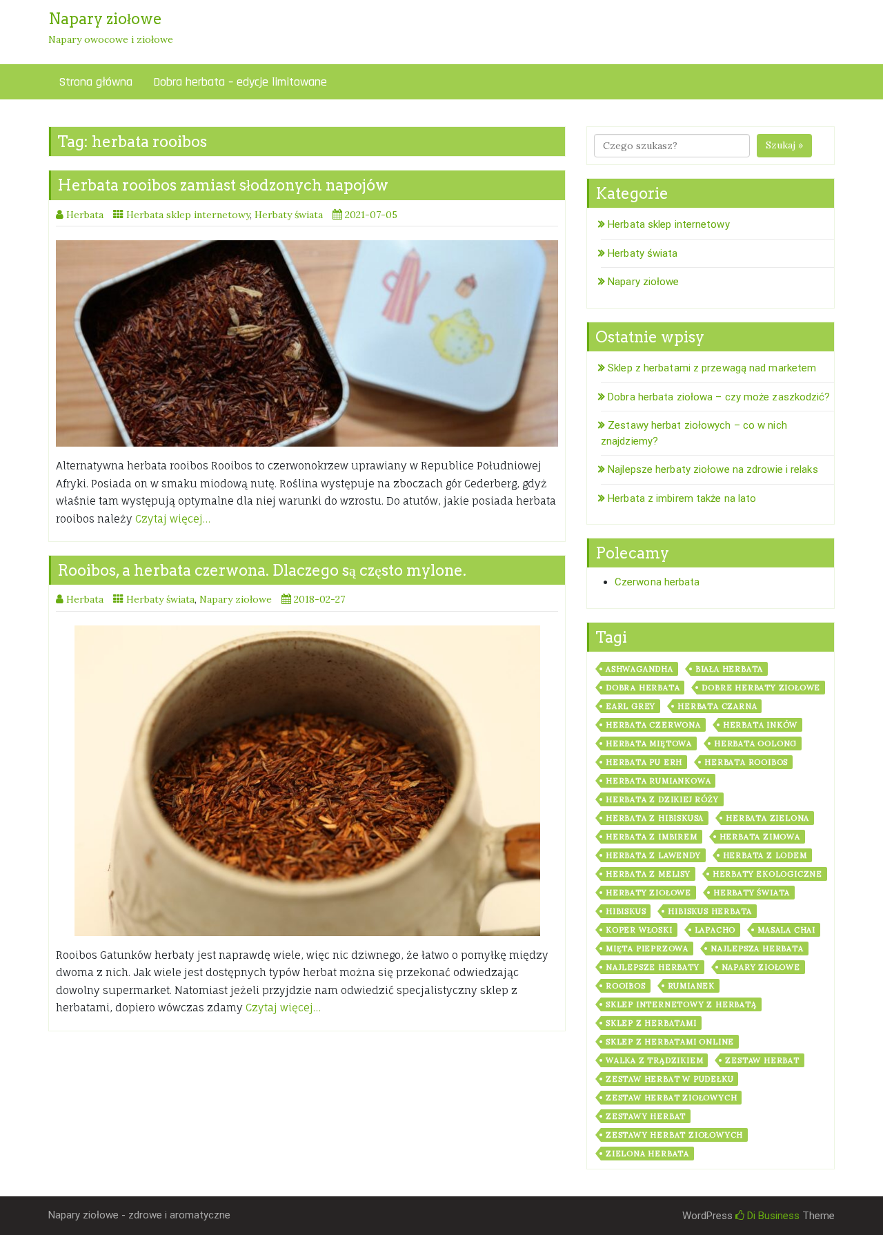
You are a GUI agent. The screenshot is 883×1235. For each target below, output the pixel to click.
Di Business (772, 1215)
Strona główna (95, 82)
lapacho (715, 930)
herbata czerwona (653, 725)
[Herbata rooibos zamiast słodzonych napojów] (307, 343)
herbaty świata (751, 892)
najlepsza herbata (757, 948)
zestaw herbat (762, 1060)
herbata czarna (717, 706)
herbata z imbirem (651, 837)
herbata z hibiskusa (655, 818)
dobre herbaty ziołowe (761, 687)
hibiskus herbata (710, 911)
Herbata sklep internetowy (188, 214)
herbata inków (760, 725)
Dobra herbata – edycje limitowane (240, 82)
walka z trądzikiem (654, 1060)
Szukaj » (784, 145)
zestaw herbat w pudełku (669, 1079)
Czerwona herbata (657, 582)
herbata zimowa (760, 837)
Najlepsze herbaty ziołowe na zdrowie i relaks (713, 469)
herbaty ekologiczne (767, 874)
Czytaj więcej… (172, 518)
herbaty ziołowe (648, 892)
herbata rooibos (746, 762)
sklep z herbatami (651, 1023)
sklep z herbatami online (670, 1042)
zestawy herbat (646, 1116)
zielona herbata (647, 1153)
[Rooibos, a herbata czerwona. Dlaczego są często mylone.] (307, 780)
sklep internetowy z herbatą (681, 1004)
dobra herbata (642, 687)
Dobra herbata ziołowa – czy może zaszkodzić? (719, 397)
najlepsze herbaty (653, 967)
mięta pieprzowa (647, 948)
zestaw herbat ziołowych (671, 1097)
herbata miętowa (649, 743)
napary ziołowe (761, 967)
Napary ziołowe (235, 599)
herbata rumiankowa (658, 781)
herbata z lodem (765, 855)
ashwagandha (639, 669)
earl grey (630, 706)
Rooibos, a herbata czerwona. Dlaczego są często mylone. (261, 570)
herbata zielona (767, 818)
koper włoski (639, 930)
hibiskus (626, 911)
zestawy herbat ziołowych (674, 1135)
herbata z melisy (648, 874)
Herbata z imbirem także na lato (682, 498)
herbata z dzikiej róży (662, 799)
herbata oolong (755, 743)
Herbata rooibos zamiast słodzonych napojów (222, 185)
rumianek (691, 986)
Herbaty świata (289, 214)
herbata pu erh (644, 762)
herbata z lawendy (653, 855)
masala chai (786, 930)
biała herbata (729, 669)
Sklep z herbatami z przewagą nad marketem (712, 368)
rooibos (626, 986)
